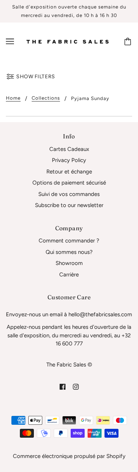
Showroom (69, 263)
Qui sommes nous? (69, 252)
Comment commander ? (69, 240)
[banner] (67, 41)
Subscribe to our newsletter (69, 205)
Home (13, 98)
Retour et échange (69, 171)
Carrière (69, 274)
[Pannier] (129, 41)
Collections (46, 98)
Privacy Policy (69, 160)
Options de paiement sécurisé (69, 182)
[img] (62, 386)
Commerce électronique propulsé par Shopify (69, 456)
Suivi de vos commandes (69, 194)
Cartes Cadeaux (69, 149)
